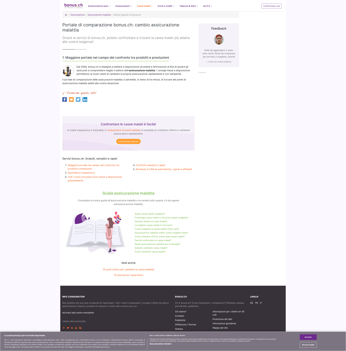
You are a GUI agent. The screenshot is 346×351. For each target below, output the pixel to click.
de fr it (206, 6)
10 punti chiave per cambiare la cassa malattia (128, 269)
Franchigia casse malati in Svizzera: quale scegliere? (161, 217)
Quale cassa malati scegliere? (150, 213)
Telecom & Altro (187, 6)
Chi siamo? (180, 311)
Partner (192, 324)
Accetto (308, 337)
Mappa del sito (220, 327)
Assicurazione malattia (99, 14)
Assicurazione (77, 14)
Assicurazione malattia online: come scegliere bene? (161, 232)
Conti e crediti (165, 6)
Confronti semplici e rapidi (150, 165)
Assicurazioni (122, 6)
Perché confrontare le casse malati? (153, 240)
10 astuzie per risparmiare (128, 275)
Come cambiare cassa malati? (150, 251)
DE (251, 303)
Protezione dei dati (222, 319)
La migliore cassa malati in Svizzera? (153, 225)
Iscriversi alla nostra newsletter (78, 312)
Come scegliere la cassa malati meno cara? (157, 229)
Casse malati (143, 6)
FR (256, 303)
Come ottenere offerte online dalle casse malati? (160, 236)
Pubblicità (180, 320)
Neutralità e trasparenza (81, 172)
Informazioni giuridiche (224, 323)
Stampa (179, 328)
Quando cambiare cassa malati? (151, 247)
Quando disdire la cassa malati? (151, 221)
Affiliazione (181, 324)
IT (261, 303)
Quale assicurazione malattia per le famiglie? (157, 244)
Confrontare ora (271, 6)
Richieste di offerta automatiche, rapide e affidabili (164, 169)
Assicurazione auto (98, 6)
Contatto (179, 315)
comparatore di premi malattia (123, 130)
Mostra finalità (308, 345)
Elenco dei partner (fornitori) (160, 344)
